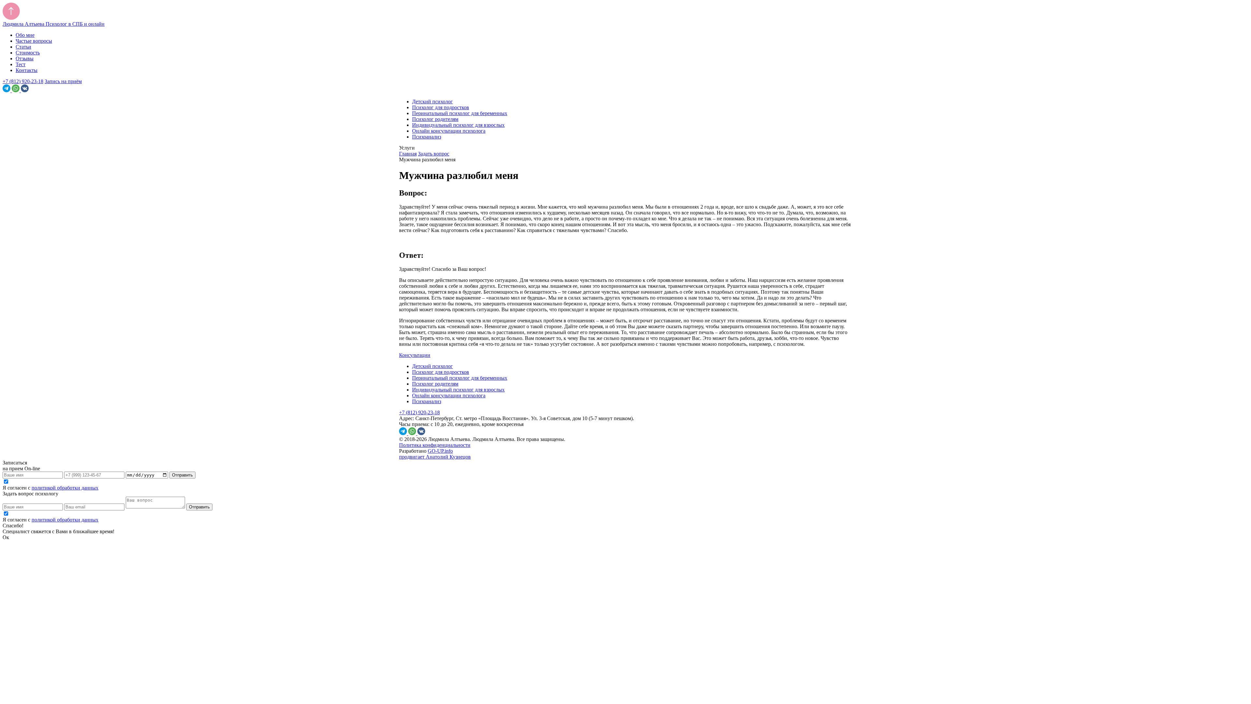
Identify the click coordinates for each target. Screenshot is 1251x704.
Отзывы (25, 58)
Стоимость (28, 52)
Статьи (23, 47)
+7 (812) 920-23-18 (23, 81)
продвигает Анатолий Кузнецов (435, 457)
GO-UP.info (440, 451)
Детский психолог (432, 101)
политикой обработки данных (65, 488)
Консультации (414, 355)
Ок (6, 537)
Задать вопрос (433, 153)
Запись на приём (63, 81)
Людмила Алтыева (54, 24)
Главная (408, 153)
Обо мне (25, 35)
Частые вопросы (34, 41)
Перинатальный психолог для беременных (459, 113)
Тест (20, 64)
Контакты (26, 70)
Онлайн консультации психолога (448, 131)
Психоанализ (426, 136)
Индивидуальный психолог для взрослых (458, 125)
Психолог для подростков (440, 107)
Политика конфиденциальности (434, 445)
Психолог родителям (435, 119)
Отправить (182, 475)
